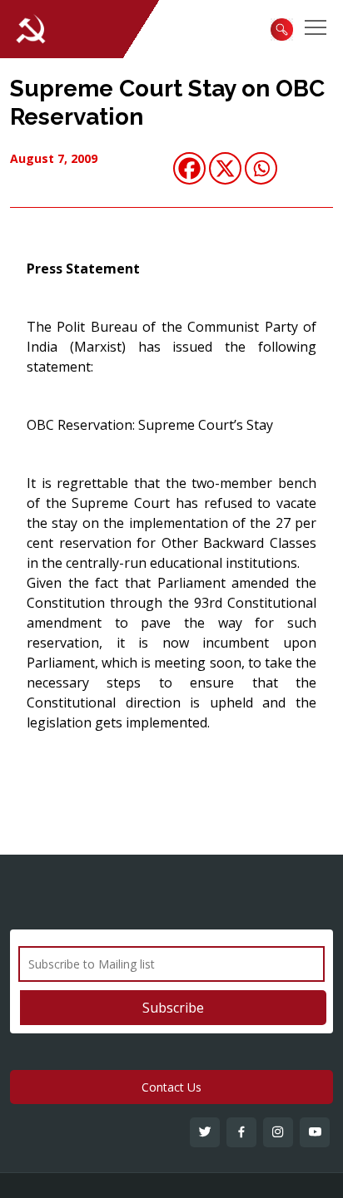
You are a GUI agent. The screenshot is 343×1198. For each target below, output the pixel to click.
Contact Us (171, 1087)
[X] (225, 168)
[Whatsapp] (261, 168)
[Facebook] (189, 168)
